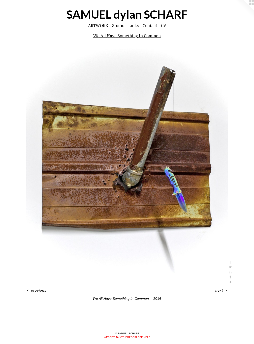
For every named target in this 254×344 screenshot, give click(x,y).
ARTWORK (98, 25)
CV (163, 25)
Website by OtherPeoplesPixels (127, 337)
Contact (150, 25)
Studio (118, 25)
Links (133, 25)
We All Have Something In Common (127, 36)
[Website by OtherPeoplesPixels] (244, 10)
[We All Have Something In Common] (127, 164)
